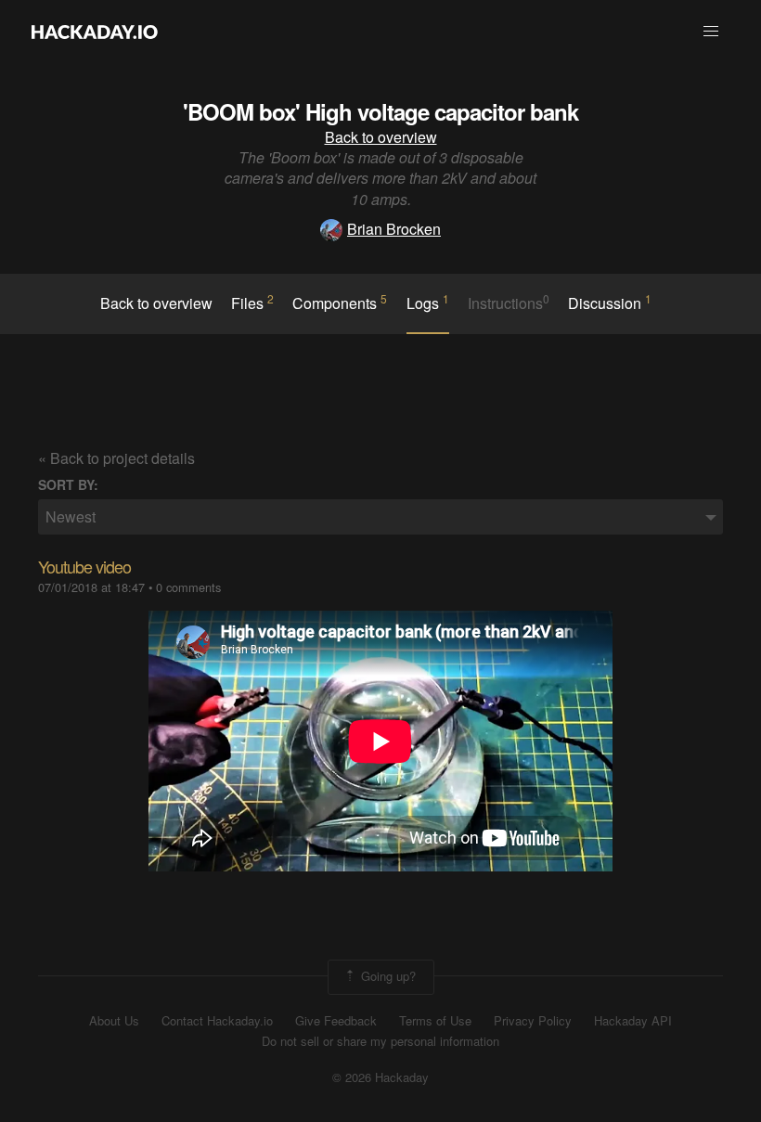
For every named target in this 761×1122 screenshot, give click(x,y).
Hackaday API (633, 1020)
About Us (114, 1020)
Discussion (609, 302)
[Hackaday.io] (94, 31)
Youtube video (84, 566)
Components (339, 302)
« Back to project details (116, 458)
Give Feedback (336, 1020)
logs (427, 302)
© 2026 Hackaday (380, 1077)
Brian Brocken (394, 228)
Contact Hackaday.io (217, 1020)
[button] (710, 31)
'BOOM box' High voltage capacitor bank (380, 111)
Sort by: (68, 485)
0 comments (188, 587)
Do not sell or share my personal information (380, 1041)
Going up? (386, 975)
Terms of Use (435, 1020)
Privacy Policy (533, 1020)
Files (252, 302)
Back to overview (381, 137)
